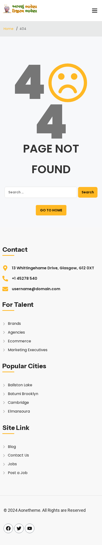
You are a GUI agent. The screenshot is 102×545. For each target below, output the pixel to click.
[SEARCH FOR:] (41, 192)
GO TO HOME (51, 210)
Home (9, 28)
